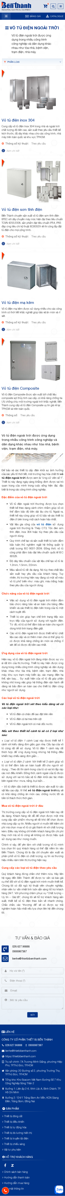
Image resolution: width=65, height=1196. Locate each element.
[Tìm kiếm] (53, 6)
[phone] (5, 1190)
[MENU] (60, 6)
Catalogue (56, 16)
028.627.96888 (13, 1045)
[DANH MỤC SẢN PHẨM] (6, 16)
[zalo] (12, 1165)
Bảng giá (35, 16)
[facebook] (5, 1165)
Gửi (32, 1015)
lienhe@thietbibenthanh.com (29, 958)
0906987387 (19, 951)
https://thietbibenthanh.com (20, 1056)
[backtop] (59, 479)
